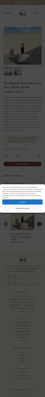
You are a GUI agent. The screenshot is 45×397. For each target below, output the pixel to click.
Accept (22, 202)
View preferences (22, 208)
